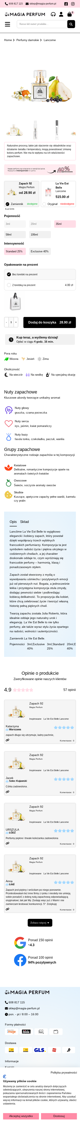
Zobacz (38, 922)
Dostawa (10, 1043)
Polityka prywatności (64, 1072)
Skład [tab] (24, 522)
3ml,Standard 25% (55, 646)
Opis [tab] (13, 522)
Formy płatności (15, 1024)
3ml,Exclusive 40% (36, 646)
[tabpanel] (40, 590)
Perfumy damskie (27, 40)
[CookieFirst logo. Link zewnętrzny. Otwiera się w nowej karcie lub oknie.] (4, 1076)
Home (8, 40)
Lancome (50, 40)
